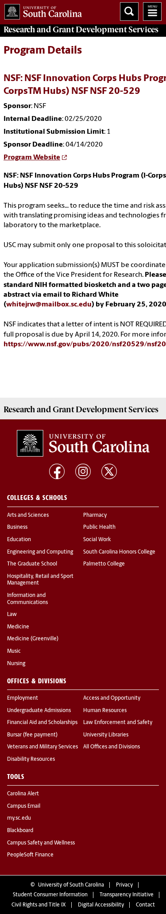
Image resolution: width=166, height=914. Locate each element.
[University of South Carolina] (83, 443)
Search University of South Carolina (129, 11)
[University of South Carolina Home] (41, 10)
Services (81, 30)
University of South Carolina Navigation (152, 11)
